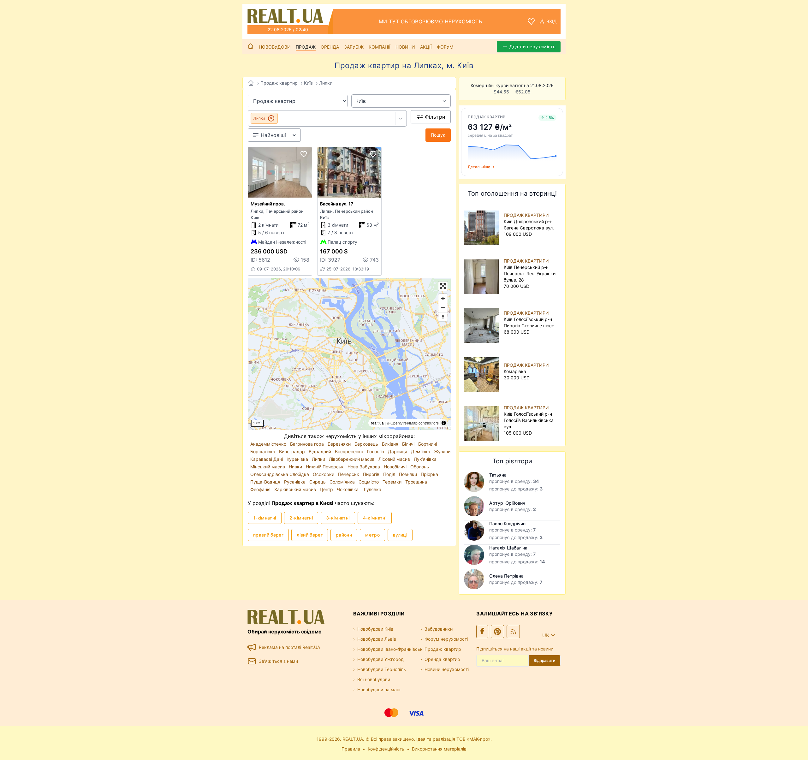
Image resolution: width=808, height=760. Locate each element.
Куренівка (298, 459)
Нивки (296, 466)
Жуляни (442, 451)
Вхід (551, 21)
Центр (327, 489)
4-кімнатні (375, 517)
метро (372, 534)
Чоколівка (348, 489)
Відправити (544, 660)
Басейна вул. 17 (336, 203)
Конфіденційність (386, 748)
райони (344, 534)
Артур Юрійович (507, 503)
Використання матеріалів (439, 748)
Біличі (409, 444)
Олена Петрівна (506, 576)
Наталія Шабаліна (508, 547)
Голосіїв (376, 451)
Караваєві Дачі (267, 459)
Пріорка (429, 474)
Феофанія (261, 489)
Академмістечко (269, 444)
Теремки (393, 481)
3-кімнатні (338, 517)
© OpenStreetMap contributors (413, 422)
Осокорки (324, 474)
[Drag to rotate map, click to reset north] (443, 316)
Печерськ (349, 474)
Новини (405, 47)
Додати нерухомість (532, 46)
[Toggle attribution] (444, 423)
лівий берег (310, 534)
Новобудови (275, 47)
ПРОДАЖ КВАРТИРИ (526, 215)
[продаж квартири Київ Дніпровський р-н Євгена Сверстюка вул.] (482, 224)
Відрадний (320, 451)
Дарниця (398, 451)
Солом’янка (343, 481)
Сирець (318, 481)
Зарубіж (354, 47)
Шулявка (371, 489)
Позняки (408, 474)
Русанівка (295, 481)
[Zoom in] (443, 298)
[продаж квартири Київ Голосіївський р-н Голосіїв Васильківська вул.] (482, 420)
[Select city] (445, 101)
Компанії (379, 47)
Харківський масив (295, 489)
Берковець (366, 444)
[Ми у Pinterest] (497, 631)
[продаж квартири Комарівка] (482, 371)
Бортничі (427, 444)
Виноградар (292, 451)
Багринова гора (307, 444)
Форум (445, 47)
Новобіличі (396, 466)
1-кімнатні (264, 517)
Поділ (389, 474)
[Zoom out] (443, 307)
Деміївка (421, 451)
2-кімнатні (301, 517)
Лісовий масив (394, 459)
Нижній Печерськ (325, 466)
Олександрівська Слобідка (280, 474)
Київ (308, 83)
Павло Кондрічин (507, 523)
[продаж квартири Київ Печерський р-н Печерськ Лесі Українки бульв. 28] (482, 273)
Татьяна (498, 475)
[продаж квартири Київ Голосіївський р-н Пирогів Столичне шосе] (482, 322)
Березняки (340, 444)
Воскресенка (350, 451)
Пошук (438, 135)
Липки (325, 83)
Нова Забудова (364, 466)
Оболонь (419, 466)
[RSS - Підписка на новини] (513, 631)
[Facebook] (482, 631)
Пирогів (372, 474)
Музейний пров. (268, 203)
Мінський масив (268, 466)
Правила (351, 748)
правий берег (268, 534)
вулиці (400, 534)
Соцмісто (369, 481)
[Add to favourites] (304, 154)
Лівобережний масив (352, 459)
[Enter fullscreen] (443, 286)
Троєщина (416, 481)
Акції (426, 47)
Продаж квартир (279, 83)
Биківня (391, 444)
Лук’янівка (425, 459)
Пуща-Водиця (266, 481)
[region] (349, 354)
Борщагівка (263, 451)
